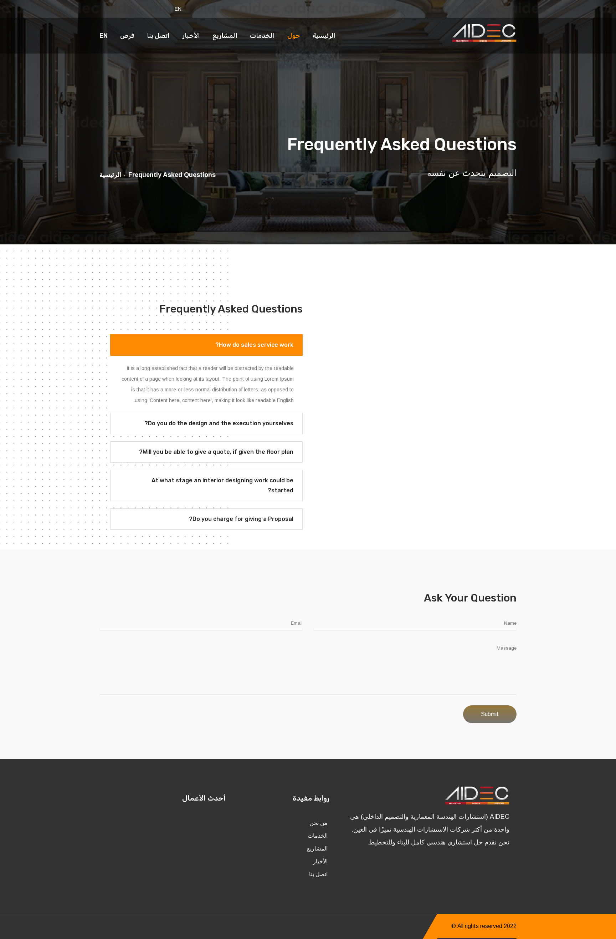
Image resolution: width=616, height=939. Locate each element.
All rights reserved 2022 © (484, 926)
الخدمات (262, 36)
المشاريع (224, 36)
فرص (127, 36)
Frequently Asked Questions (172, 174)
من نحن (318, 823)
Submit (490, 714)
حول (293, 36)
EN (178, 9)
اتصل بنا (158, 36)
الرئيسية (324, 36)
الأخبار (191, 36)
